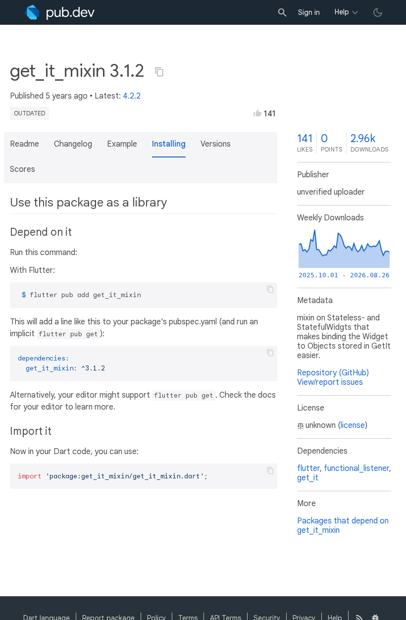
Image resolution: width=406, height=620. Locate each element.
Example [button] (122, 144)
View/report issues (330, 382)
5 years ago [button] (67, 96)
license (353, 425)
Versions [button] (216, 144)
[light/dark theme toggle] (378, 12)
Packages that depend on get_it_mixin (343, 525)
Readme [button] (24, 144)
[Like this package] (257, 113)
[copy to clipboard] (270, 289)
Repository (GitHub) (333, 373)
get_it (307, 478)
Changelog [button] (73, 144)
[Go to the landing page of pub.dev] (60, 12)
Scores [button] (22, 169)
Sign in (309, 12)
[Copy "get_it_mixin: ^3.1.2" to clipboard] (159, 72)
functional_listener (356, 468)
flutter (308, 468)
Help (342, 11)
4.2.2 (132, 96)
